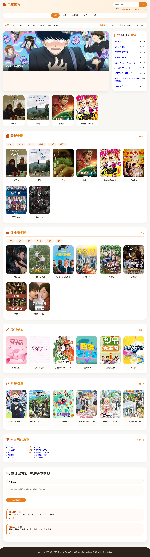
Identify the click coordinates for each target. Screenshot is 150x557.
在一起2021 (10, 450)
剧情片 (49, 25)
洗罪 (7, 452)
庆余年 (131, 9)
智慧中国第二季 (40, 450)
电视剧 (75, 15)
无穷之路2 (38, 457)
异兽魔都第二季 (120, 86)
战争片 (56, 25)
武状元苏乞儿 (11, 457)
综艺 (85, 15)
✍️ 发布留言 (16, 500)
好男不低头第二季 (121, 52)
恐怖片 (42, 25)
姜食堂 (36, 447)
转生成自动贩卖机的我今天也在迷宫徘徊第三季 (127, 79)
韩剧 (123, 25)
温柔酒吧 (9, 447)
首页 (55, 15)
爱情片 (28, 25)
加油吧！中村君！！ (122, 57)
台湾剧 (136, 25)
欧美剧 (129, 25)
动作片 (15, 25)
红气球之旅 (10, 455)
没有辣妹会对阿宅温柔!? (123, 73)
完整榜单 (140, 440)
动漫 (95, 15)
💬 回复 (11, 518)
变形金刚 (125, 9)
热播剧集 (137, 9)
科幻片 (35, 25)
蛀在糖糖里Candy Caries (124, 68)
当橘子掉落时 (119, 47)
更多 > (141, 136)
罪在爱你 (117, 41)
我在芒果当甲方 (40, 455)
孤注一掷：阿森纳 (41, 452)
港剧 (117, 25)
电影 (64, 15)
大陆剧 (111, 25)
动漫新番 (144, 9)
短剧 (142, 25)
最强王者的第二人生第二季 (125, 63)
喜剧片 (21, 25)
